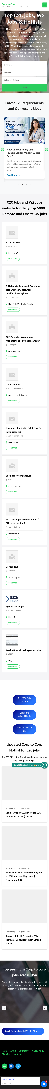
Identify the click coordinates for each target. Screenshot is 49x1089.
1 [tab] (15, 184)
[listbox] (24, 1008)
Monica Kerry (10, 808)
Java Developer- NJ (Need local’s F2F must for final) (23, 521)
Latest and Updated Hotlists (24, 715)
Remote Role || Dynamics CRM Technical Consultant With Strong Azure (23, 940)
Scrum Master (13, 243)
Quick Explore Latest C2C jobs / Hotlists (23, 1031)
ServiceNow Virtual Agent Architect (24, 650)
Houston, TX (13, 443)
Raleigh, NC (13, 253)
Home (4, 1051)
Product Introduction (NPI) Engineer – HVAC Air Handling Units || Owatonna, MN (24, 876)
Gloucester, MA (14, 352)
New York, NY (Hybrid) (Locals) (20, 304)
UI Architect (12, 567)
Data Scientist (13, 385)
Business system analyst (18, 476)
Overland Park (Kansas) (17, 395)
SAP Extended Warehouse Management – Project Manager (23, 339)
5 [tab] (30, 184)
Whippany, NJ (13, 534)
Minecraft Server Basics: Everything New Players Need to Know (23, 153)
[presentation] (4, 1008)
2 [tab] (19, 184)
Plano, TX (12, 617)
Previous (2, 149)
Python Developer (15, 606)
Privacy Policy (37, 1051)
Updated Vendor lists (24, 729)
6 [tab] (34, 184)
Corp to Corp (8, 4)
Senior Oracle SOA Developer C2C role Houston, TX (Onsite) (23, 815)
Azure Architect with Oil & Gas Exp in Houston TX (24, 430)
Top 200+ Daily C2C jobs (24, 700)
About (13, 1051)
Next (46, 149)
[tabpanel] (24, 143)
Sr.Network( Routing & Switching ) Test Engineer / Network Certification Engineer (23, 290)
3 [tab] (22, 184)
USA (10, 661)
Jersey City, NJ (14, 578)
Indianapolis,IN (14, 486)
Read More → (13, 166)
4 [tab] (26, 184)
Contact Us (24, 1051)
